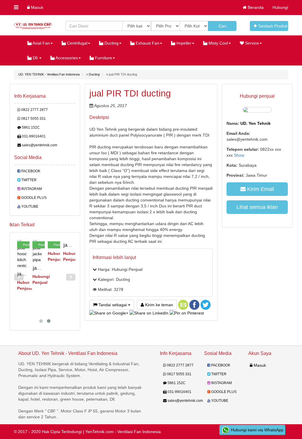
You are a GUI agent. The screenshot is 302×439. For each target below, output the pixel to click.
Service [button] (251, 43)
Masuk (36, 7)
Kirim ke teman (158, 304)
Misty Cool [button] (217, 43)
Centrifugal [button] (76, 43)
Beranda (255, 7)
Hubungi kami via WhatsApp (256, 429)
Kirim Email (260, 189)
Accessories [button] (66, 57)
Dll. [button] (35, 57)
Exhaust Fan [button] (146, 43)
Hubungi (280, 7)
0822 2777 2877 (34, 110)
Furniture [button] (103, 57)
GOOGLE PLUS (33, 198)
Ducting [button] (111, 43)
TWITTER (28, 180)
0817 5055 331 (33, 119)
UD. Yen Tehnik (255, 123)
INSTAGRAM (31, 189)
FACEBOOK (30, 171)
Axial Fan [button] (41, 43)
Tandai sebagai (112, 304)
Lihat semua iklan (257, 207)
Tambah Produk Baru (272, 26)
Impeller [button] (183, 43)
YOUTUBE (29, 206)
